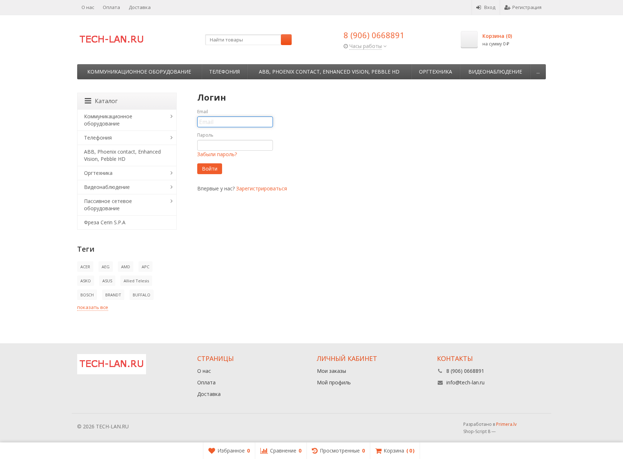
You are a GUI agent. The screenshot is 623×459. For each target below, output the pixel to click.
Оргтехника (435, 71)
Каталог (106, 101)
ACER (85, 266)
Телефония (224, 71)
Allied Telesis (136, 280)
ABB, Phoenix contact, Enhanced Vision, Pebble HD (329, 71)
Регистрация (527, 7)
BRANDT (113, 294)
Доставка (140, 7)
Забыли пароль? (217, 154)
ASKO (85, 280)
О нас (87, 7)
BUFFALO (141, 294)
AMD (125, 266)
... (538, 71)
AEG (106, 266)
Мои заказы (331, 370)
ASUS (107, 280)
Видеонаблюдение (495, 71)
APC (145, 266)
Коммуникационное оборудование (139, 71)
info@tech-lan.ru (465, 382)
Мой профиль (334, 382)
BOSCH (87, 294)
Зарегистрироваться (261, 188)
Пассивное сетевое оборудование (108, 205)
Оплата (111, 7)
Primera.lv (506, 424)
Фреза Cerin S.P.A (104, 222)
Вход (489, 7)
